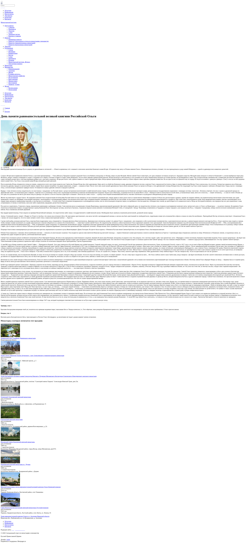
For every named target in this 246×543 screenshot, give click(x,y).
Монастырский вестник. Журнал (19, 62)
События (11, 27)
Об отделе (8, 10)
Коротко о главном (14, 36)
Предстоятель (9, 26)
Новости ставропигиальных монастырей (21, 43)
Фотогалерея (12, 89)
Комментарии (12, 53)
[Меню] (1, 3)
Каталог (7, 111)
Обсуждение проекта (15, 64)
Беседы (10, 55)
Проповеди (12, 29)
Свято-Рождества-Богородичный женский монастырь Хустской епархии (24, 508)
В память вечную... (14, 74)
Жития (10, 72)
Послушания (12, 83)
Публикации (9, 48)
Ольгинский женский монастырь (12, 419)
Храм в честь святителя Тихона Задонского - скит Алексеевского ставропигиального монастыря (32, 355)
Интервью (11, 51)
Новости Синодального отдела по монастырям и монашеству (28, 41)
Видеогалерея (12, 88)
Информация (9, 12)
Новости (7, 38)
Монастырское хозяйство (16, 76)
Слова (10, 32)
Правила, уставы (14, 84)
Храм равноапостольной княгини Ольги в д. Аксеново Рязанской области (25, 516)
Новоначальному (14, 69)
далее (8, 539)
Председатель (9, 14)
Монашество (9, 67)
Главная (7, 108)
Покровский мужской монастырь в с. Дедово (15, 464)
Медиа (7, 86)
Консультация (12, 79)
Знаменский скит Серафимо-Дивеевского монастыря (18, 338)
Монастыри (8, 65)
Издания (11, 60)
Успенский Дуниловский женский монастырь (16, 397)
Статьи (10, 50)
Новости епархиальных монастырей (20, 45)
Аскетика (11, 70)
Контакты (8, 19)
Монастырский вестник (8, 22)
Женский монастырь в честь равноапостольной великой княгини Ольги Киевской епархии (31, 487)
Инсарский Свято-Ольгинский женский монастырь (18, 442)
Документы (8, 16)
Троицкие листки (14, 34)
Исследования (13, 77)
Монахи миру (12, 81)
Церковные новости (15, 39)
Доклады (11, 31)
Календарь (8, 17)
